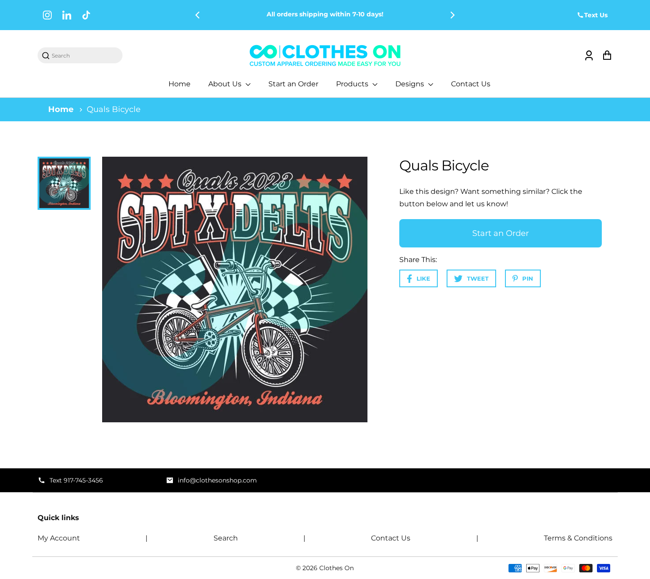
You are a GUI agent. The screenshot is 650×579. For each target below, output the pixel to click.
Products (353, 84)
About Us (225, 84)
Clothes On (336, 568)
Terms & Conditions (578, 538)
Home (179, 84)
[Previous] (198, 15)
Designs (410, 84)
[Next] (452, 15)
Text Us (596, 15)
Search (226, 538)
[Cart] (606, 55)
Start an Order (293, 84)
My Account (59, 538)
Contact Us (470, 84)
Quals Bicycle (114, 109)
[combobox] (84, 55)
